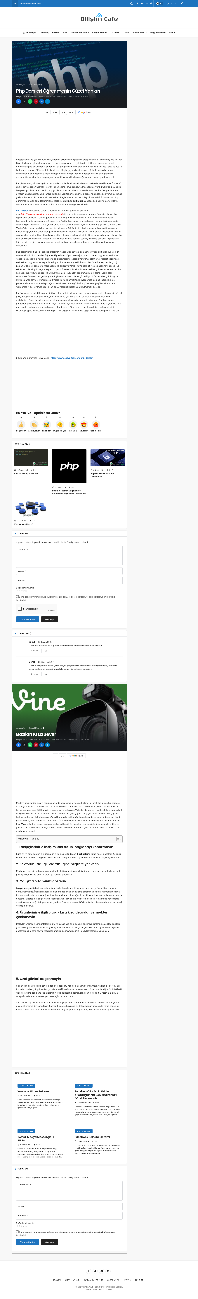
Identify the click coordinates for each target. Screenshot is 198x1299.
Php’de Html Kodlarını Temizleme (102, 475)
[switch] (159, 3)
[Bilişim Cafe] (99, 17)
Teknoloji (44, 32)
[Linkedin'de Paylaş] (41, 101)
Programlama (157, 32)
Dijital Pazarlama (80, 32)
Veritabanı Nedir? (23, 524)
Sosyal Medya (99, 32)
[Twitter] (142, 3)
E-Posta (23, 580)
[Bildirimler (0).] (182, 3)
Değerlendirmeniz (25, 587)
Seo (65, 32)
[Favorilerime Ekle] (46, 651)
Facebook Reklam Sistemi (92, 1137)
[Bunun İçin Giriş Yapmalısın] (47, 112)
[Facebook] (137, 3)
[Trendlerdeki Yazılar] (15, 3)
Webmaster (139, 32)
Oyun (126, 32)
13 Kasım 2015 (45, 642)
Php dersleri (22, 210)
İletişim (139, 1280)
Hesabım (56, 1280)
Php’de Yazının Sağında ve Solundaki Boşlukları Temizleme (69, 492)
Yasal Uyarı (113, 1280)
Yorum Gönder (27, 619)
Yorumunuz (24, 549)
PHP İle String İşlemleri (26, 473)
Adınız (22, 571)
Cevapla (35, 651)
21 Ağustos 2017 (46, 661)
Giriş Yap (173, 3)
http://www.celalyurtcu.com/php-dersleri (72, 358)
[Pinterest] (151, 3)
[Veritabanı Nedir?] (31, 508)
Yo (21, 3)
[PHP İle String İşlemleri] (31, 457)
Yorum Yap (23, 533)
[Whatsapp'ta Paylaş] (30, 101)
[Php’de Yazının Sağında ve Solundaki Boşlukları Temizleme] (69, 466)
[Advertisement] (69, 136)
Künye (127, 1280)
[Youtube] (146, 3)
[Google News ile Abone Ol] (84, 112)
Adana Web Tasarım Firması (99, 1289)
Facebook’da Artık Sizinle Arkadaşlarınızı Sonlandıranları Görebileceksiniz (96, 1095)
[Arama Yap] (131, 3)
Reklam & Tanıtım (93, 1280)
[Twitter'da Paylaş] (24, 101)
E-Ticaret (115, 32)
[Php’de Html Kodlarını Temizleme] (108, 457)
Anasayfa (31, 32)
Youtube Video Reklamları (35, 1091)
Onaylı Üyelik (72, 1280)
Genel (172, 32)
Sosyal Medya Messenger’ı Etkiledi (36, 1138)
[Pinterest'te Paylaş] (36, 101)
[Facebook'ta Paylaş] (18, 101)
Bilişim (55, 32)
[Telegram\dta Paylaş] (47, 101)
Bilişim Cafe (21, 96)
